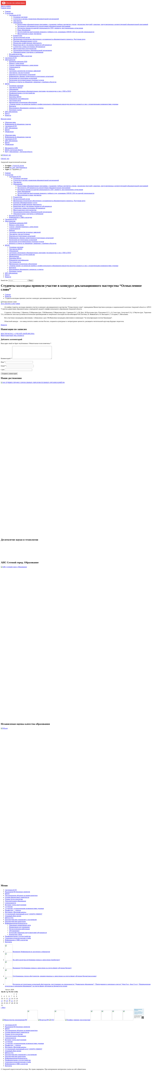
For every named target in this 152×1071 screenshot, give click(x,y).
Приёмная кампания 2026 (18, 61)
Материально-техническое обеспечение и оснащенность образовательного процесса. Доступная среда (49, 39)
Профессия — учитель (13, 910)
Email (3, 366)
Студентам (9, 906)
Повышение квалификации (19, 99)
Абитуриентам (10, 60)
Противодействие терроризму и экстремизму (21, 919)
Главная (8, 11)
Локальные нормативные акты (20, 925)
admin (18, 303)
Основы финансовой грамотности (17, 897)
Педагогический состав (21, 37)
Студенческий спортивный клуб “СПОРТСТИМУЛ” (23, 914)
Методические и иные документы (29, 34)
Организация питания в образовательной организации (32, 50)
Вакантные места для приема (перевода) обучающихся (32, 45)
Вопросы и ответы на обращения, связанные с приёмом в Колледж (32, 82)
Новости (8, 115)
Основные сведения (20, 17)
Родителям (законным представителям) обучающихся (28, 932)
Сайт (2, 370)
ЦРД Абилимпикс (11, 111)
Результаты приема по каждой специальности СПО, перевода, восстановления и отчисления (50, 28)
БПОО (7, 84)
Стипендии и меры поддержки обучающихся (29, 47)
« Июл (3, 1007)
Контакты (12, 106)
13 (9, 998)
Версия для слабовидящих (15, 3)
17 (2, 1001)
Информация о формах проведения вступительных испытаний (31, 76)
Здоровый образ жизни (13, 916)
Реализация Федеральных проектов (17, 892)
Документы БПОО (15, 87)
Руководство (17, 35)
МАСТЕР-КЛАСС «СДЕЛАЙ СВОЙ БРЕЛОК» (18, 333)
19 (7, 1001)
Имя (3, 362)
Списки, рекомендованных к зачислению (23, 65)
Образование (17, 22)
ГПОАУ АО (5, 159)
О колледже (9, 13)
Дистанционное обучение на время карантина (21, 895)
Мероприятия (14, 95)
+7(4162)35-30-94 (18, 166)
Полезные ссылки (15, 110)
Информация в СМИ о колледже (20, 56)
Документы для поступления (19, 73)
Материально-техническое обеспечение (23, 102)
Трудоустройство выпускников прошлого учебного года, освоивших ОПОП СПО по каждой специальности (55, 32)
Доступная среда (15, 100)
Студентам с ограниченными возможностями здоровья (24, 908)
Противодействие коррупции (15, 921)
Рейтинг (12, 69)
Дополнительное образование (15, 901)
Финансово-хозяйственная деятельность (27, 43)
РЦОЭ (7, 113)
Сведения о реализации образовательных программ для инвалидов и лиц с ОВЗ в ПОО (40, 91)
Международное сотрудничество (24, 48)
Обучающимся (14, 931)
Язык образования (23, 30)
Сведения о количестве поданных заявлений (25, 71)
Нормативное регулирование (19, 927)
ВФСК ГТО (9, 918)
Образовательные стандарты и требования (28, 52)
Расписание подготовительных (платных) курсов (26, 80)
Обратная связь (10, 122)
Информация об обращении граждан (18, 124)
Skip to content (6, 6)
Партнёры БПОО (15, 97)
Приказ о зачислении (16, 63)
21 (12, 1001)
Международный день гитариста (12, 335)
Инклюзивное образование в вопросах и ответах (26, 108)
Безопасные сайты (15, 934)
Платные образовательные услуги (25, 41)
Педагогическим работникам (19, 929)
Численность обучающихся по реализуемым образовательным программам (43, 26)
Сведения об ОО (15, 15)
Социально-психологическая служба (18, 938)
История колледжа (15, 54)
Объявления (9, 131)
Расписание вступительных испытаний (23, 78)
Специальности (14, 67)
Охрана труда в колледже (14, 899)
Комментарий (6, 358)
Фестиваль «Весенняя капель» (15, 912)
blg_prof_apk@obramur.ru (18, 167)
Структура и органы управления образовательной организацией (36, 19)
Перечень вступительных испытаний (22, 74)
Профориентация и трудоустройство (22, 93)
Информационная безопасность (16, 923)
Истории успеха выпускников (15, 905)
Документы (17, 21)
